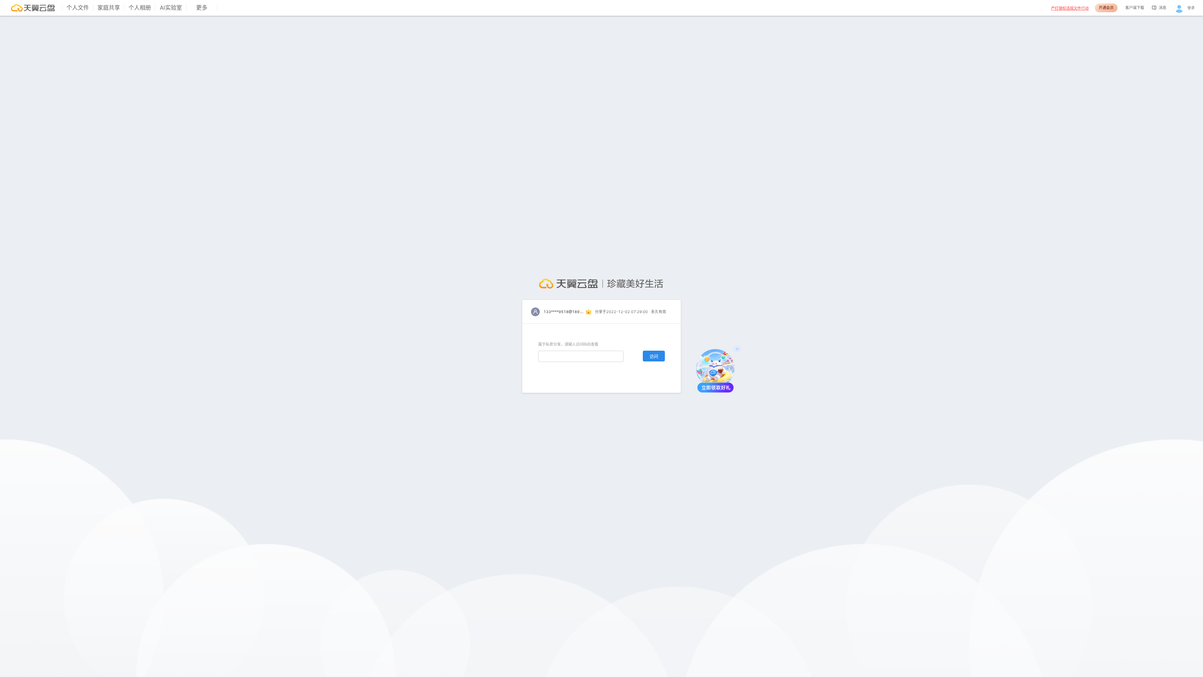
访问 (653, 356)
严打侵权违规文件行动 (1070, 8)
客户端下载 (1134, 7)
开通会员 (1106, 7)
